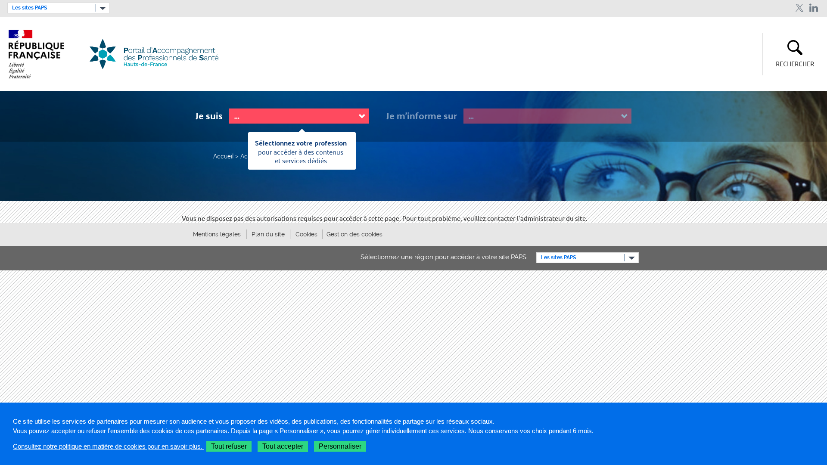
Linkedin (814, 7)
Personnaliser (340, 446)
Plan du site (268, 234)
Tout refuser (229, 446)
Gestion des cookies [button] (354, 234)
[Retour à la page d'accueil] (159, 54)
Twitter (799, 7)
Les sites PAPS (29, 8)
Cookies (306, 234)
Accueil (223, 156)
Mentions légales (217, 234)
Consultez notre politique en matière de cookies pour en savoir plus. (108, 446)
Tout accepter (282, 446)
